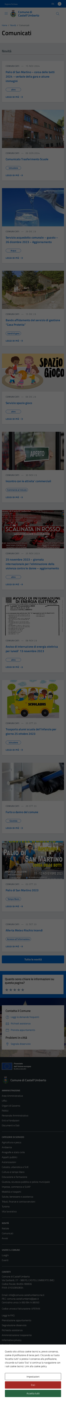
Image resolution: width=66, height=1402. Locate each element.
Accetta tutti (33, 1393)
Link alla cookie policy (36, 1366)
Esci (33, 1385)
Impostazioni (33, 1376)
